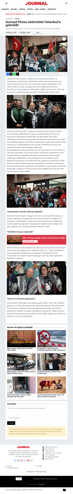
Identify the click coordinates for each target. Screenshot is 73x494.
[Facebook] (15, 460)
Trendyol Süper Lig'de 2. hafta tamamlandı (26, 490)
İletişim (40, 466)
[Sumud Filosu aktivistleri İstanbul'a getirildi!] (36, 54)
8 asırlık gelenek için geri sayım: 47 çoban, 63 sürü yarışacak (50, 395)
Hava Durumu (49, 449)
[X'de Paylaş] (10, 74)
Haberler (9, 18)
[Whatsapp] (31, 460)
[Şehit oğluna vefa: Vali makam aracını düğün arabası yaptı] (21, 362)
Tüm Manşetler (50, 455)
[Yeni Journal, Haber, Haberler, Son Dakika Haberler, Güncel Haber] (36, 3)
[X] (18, 460)
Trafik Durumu (50, 451)
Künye (9, 466)
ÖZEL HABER (40, 9)
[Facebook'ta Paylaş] (7, 74)
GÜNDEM (5, 9)
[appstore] (31, 471)
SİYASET (14, 9)
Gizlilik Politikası (12, 468)
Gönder (11, 423)
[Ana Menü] (6, 3)
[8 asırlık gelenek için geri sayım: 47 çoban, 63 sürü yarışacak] (51, 385)
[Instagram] (25, 460)
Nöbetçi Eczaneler (51, 447)
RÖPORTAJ (51, 9)
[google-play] (41, 471)
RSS (19, 479)
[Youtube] (28, 460)
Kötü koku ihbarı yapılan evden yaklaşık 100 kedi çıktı (19, 395)
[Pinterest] (21, 460)
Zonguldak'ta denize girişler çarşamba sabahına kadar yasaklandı (51, 349)
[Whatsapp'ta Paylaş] (14, 74)
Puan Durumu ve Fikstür (53, 453)
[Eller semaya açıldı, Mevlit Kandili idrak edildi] (21, 338)
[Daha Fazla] (17, 74)
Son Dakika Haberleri (52, 457)
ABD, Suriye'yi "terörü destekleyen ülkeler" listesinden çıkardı (47, 14)
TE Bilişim (41, 484)
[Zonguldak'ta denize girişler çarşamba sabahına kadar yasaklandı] (51, 338)
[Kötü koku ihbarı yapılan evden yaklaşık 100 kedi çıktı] (21, 385)
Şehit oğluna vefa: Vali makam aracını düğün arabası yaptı (21, 372)
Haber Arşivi (49, 459)
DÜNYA (22, 9)
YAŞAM (17, 18)
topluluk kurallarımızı (26, 429)
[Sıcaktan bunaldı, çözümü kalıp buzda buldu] (51, 362)
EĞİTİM (30, 9)
